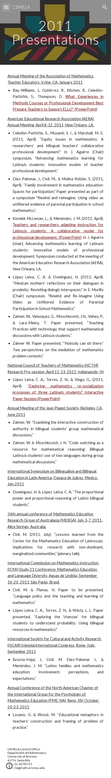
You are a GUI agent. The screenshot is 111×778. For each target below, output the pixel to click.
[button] (6, 7)
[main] (55, 32)
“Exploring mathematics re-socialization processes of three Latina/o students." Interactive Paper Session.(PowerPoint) (58, 392)
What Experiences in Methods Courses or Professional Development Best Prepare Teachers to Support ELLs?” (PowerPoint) (58, 102)
